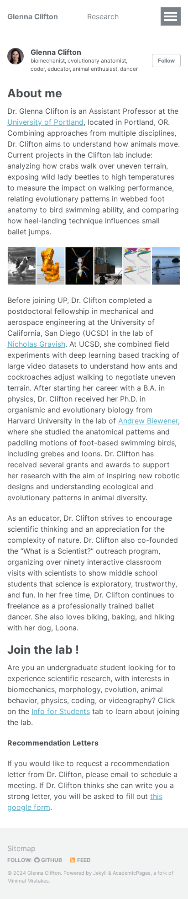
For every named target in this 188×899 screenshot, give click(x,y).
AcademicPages (132, 873)
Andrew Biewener (148, 420)
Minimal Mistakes (28, 881)
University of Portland (45, 122)
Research (103, 16)
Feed (83, 860)
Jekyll (100, 873)
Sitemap (21, 848)
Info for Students (60, 711)
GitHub (51, 860)
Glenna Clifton (32, 16)
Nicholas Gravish (36, 344)
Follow (166, 60)
